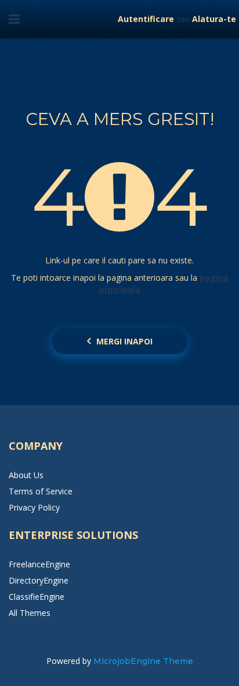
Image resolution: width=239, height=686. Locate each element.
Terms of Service (41, 491)
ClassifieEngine (36, 596)
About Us (26, 474)
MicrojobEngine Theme (143, 661)
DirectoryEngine (38, 580)
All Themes (29, 612)
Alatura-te (214, 18)
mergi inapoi (124, 341)
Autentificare (146, 18)
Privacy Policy (34, 507)
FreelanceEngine (39, 564)
